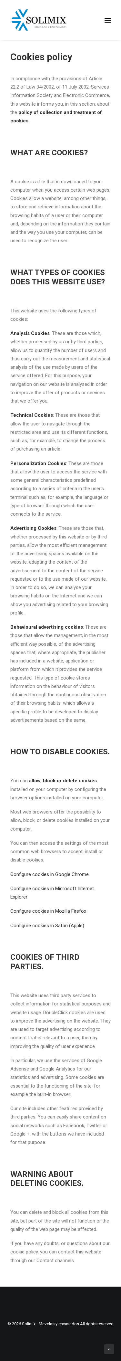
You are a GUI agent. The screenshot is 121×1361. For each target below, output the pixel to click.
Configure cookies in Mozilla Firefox (48, 911)
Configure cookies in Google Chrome (49, 874)
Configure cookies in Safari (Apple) (47, 925)
